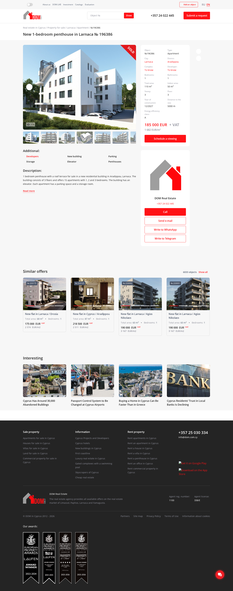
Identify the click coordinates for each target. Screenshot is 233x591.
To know (149, 69)
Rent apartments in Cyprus (142, 438)
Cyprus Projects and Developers (92, 438)
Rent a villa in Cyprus (139, 453)
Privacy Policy (154, 516)
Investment (68, 4)
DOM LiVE (56, 4)
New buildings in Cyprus (88, 448)
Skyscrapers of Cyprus (87, 472)
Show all (203, 272)
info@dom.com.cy (187, 437)
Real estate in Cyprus (34, 27)
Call (165, 212)
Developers (32, 156)
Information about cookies (196, 516)
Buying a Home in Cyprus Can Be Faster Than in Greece (138, 402)
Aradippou (173, 61)
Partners (125, 516)
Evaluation (89, 4)
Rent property (136, 432)
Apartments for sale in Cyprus (39, 438)
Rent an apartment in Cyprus (143, 443)
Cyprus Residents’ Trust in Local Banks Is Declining (186, 402)
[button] (129, 87)
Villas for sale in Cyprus (35, 448)
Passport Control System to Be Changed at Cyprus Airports (89, 402)
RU (203, 4)
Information (82, 432)
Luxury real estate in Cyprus (90, 458)
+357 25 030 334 (193, 432)
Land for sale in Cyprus (35, 453)
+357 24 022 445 (162, 15)
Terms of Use (171, 516)
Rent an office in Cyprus (140, 463)
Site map (138, 516)
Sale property (31, 432)
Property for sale (56, 27)
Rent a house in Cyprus (140, 448)
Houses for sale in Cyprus (36, 443)
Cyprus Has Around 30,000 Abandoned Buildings (39, 402)
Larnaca (71, 27)
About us (46, 4)
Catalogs (79, 4)
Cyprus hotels (82, 443)
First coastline (82, 453)
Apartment (83, 27)
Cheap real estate (84, 477)
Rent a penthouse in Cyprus (142, 458)
